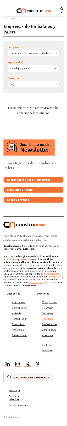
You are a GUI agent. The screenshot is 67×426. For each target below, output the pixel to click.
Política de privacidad (14, 398)
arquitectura (10, 259)
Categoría (13, 46)
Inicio (5, 18)
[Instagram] (17, 364)
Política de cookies (18, 405)
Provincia (13, 78)
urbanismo (26, 259)
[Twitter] (27, 364)
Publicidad (47, 350)
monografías (54, 276)
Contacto (47, 345)
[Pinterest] (37, 364)
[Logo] (33, 10)
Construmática (51, 273)
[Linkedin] (7, 364)
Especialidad (15, 62)
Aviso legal (14, 390)
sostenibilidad (36, 282)
